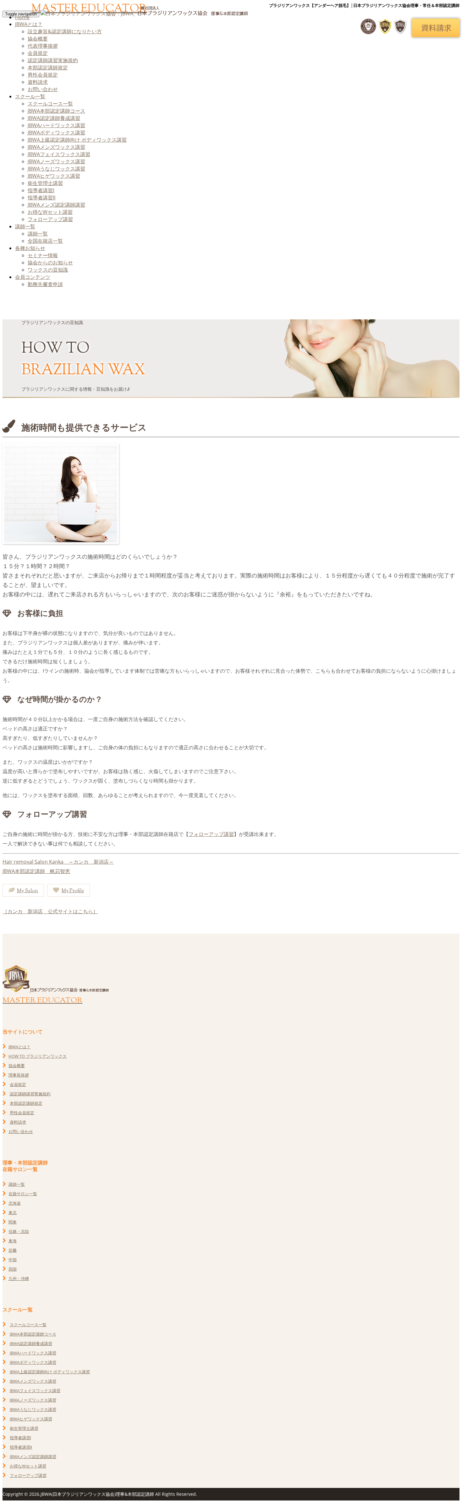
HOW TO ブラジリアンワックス (37, 1056)
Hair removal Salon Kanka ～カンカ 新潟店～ (58, 861)
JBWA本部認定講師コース (56, 110)
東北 (12, 1212)
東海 (12, 1241)
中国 (12, 1259)
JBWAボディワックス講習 (56, 132)
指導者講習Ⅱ (42, 197)
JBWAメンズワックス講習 (56, 147)
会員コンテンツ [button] (32, 277)
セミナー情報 (43, 255)
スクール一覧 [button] (30, 96)
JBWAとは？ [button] (28, 24)
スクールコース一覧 (50, 103)
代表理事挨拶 (43, 45)
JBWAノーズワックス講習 (56, 161)
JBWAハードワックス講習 (56, 125)
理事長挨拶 (18, 1075)
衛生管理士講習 (45, 183)
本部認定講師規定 (48, 67)
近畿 (12, 1250)
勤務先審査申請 (45, 284)
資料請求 (38, 82)
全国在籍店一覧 (45, 240)
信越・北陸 (18, 1231)
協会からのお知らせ (50, 262)
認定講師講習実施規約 (53, 60)
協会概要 (38, 38)
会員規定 (38, 53)
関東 (12, 1222)
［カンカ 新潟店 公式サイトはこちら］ (50, 911)
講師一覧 (38, 233)
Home (22, 17)
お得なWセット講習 (50, 212)
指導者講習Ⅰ (41, 190)
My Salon (27, 891)
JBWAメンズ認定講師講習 (56, 204)
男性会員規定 (43, 74)
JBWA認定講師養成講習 (54, 118)
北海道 (14, 1203)
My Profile (73, 891)
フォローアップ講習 (50, 219)
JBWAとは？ (19, 1047)
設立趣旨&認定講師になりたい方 (65, 31)
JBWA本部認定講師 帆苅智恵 (36, 871)
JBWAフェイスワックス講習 (59, 154)
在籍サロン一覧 (22, 1193)
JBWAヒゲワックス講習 (54, 175)
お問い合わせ (43, 89)
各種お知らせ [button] (30, 248)
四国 (12, 1269)
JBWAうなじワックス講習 (56, 168)
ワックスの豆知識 (48, 269)
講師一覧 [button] (25, 226)
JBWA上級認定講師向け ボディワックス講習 (77, 139)
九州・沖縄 (18, 1278)
